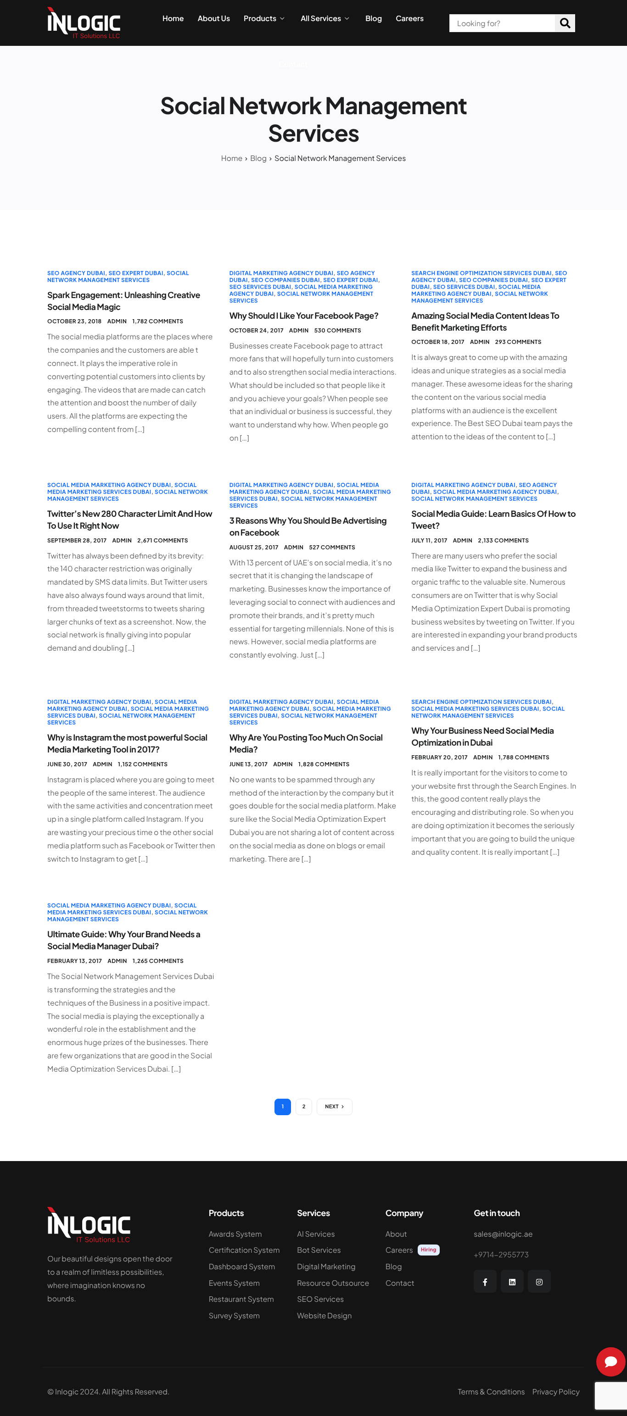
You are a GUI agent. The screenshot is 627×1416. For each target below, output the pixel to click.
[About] (423, 1236)
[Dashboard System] (246, 1269)
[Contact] (423, 1285)
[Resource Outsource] (334, 1285)
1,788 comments (523, 757)
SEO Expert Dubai (135, 273)
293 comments (518, 341)
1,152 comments (143, 764)
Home (173, 18)
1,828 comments (324, 764)
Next (332, 1107)
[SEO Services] (334, 1301)
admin (117, 321)
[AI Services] (334, 1236)
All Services (321, 18)
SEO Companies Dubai (285, 280)
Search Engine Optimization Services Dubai (481, 273)
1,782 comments (157, 321)
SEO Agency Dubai (76, 273)
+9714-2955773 (501, 1254)
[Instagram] (539, 1281)
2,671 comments (162, 540)
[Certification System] (246, 1252)
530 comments (338, 330)
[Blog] (423, 1269)
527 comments (332, 547)
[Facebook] (485, 1281)
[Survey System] (246, 1318)
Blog (373, 18)
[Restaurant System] (246, 1301)
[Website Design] (334, 1318)
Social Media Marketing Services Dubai (122, 488)
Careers (410, 18)
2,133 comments (503, 540)
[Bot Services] (334, 1252)
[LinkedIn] (512, 1281)
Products (260, 18)
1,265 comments (158, 960)
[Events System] (246, 1285)
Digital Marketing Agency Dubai (282, 273)
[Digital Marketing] (334, 1269)
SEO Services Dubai (260, 286)
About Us (214, 18)
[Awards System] (246, 1236)
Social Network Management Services (118, 276)
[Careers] (423, 1252)
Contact (293, 64)
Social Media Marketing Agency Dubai (476, 290)
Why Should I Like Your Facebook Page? (304, 315)
